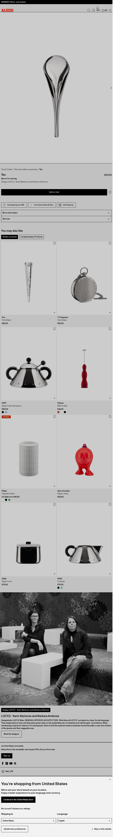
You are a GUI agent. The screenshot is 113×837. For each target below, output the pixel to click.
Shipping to (7, 814)
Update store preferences (15, 829)
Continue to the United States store (18, 800)
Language (61, 814)
